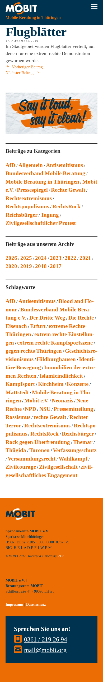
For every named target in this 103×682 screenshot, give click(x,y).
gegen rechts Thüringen (34, 351)
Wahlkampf (73, 459)
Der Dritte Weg (47, 318)
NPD (30, 409)
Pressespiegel (32, 190)
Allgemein (30, 165)
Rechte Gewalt (68, 190)
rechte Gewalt (50, 417)
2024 (41, 258)
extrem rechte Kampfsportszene (55, 343)
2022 (70, 258)
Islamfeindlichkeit (61, 376)
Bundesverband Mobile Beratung (45, 173)
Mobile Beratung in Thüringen (42, 182)
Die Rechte (81, 318)
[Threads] (45, 572)
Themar (82, 442)
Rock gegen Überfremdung (38, 442)
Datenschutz (36, 605)
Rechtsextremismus (29, 198)
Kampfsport (20, 384)
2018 (41, 266)
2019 (26, 266)
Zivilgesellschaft (58, 467)
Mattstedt (17, 392)
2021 (85, 258)
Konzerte (77, 384)
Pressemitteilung (73, 409)
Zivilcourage (21, 467)
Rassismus (18, 417)
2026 (11, 258)
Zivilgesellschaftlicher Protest (41, 223)
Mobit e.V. (36, 400)
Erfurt (37, 326)
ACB (61, 556)
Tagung (50, 215)
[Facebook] (33, 572)
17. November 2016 (22, 40)
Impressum (14, 605)
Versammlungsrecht (31, 459)
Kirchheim (51, 384)
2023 (56, 258)
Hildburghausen (56, 359)
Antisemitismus (64, 165)
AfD (10, 165)
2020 (11, 266)
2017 (56, 266)
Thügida (16, 450)
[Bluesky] (9, 572)
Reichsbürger (22, 215)
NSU (44, 409)
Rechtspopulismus (27, 206)
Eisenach (16, 326)
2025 (26, 258)
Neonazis (62, 400)
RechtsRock (66, 206)
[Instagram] (21, 572)
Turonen (39, 450)
